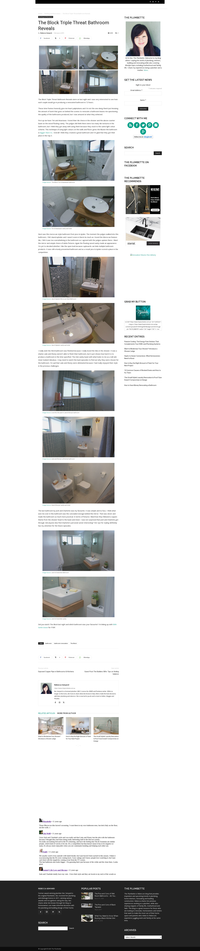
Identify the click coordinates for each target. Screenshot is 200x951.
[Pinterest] (155, 1)
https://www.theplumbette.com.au (64, 688)
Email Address (136, 90)
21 (118, 33)
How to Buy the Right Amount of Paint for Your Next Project (141, 364)
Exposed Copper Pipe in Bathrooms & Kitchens (56, 672)
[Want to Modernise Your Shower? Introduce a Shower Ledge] (50, 725)
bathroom (48, 643)
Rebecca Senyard (46, 33)
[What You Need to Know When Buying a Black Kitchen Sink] (87, 918)
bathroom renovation (61, 643)
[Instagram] (153, 1)
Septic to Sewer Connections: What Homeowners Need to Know (142, 357)
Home (40, 14)
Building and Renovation (52, 14)
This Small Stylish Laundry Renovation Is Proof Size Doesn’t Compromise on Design (106, 739)
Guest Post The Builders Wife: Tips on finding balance (101, 673)
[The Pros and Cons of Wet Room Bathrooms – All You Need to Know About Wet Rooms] (87, 895)
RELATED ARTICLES (46, 713)
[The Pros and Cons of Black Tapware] (87, 905)
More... (146, 70)
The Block (73, 643)
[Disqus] (78, 784)
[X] (158, 1)
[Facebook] (150, 1)
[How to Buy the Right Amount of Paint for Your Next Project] (78, 725)
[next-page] (79, 745)
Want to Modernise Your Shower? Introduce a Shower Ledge (140, 350)
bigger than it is (46, 132)
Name (143, 100)
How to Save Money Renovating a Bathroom (140, 385)
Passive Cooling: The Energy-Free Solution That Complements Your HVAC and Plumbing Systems (142, 343)
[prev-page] (76, 745)
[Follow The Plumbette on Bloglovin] (143, 138)
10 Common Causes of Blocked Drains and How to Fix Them (142, 371)
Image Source (46, 182)
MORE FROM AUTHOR (66, 713)
